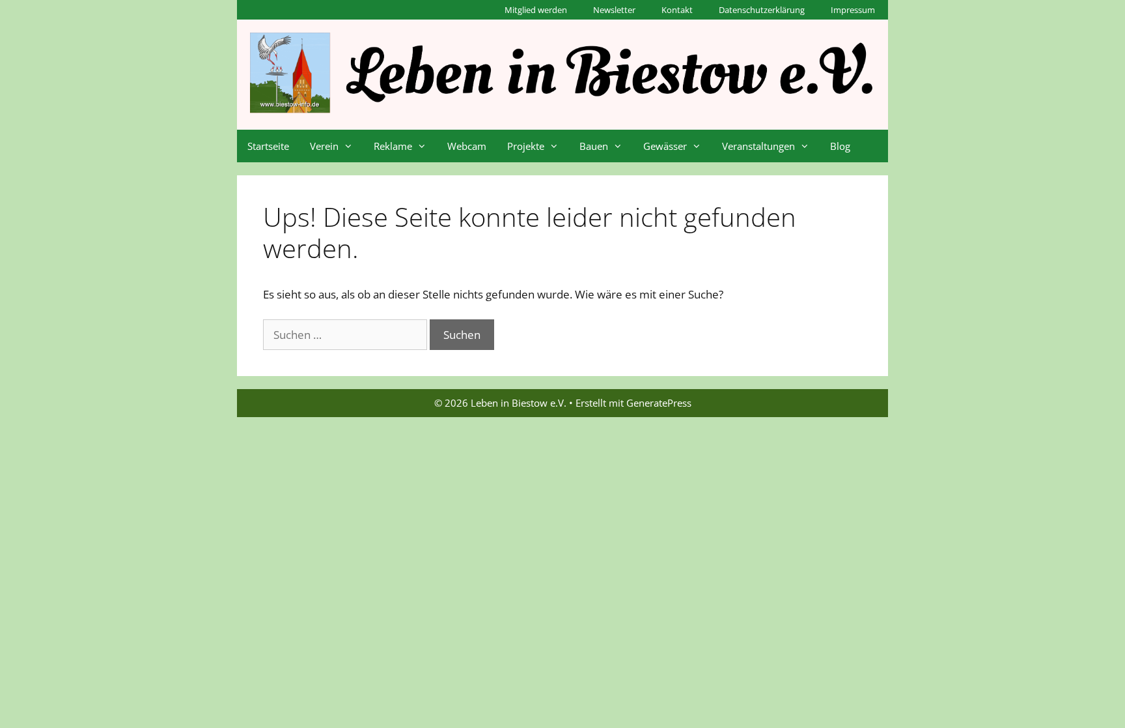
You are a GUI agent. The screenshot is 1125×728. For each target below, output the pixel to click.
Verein (324, 146)
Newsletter (614, 10)
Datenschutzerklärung (762, 10)
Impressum (853, 10)
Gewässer (665, 146)
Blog (840, 146)
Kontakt (677, 10)
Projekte (525, 146)
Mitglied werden (536, 10)
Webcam (466, 146)
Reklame (393, 146)
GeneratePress (658, 402)
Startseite (268, 146)
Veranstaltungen (758, 146)
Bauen (593, 146)
